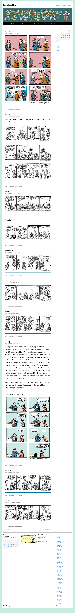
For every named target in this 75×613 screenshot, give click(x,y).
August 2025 (59, 551)
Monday (7, 311)
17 (58, 37)
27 (65, 39)
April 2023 (59, 588)
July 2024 (58, 569)
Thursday (8, 220)
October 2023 (59, 580)
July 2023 (58, 584)
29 (69, 39)
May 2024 (59, 571)
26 (63, 39)
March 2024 (59, 574)
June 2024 (59, 570)
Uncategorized (11, 109)
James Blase (41, 536)
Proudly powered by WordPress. (63, 605)
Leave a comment (18, 186)
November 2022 (60, 595)
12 (63, 35)
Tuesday (8, 281)
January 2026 (59, 545)
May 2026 (59, 540)
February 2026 (59, 544)
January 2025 (59, 561)
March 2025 (59, 558)
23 (56, 39)
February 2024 (59, 575)
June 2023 (59, 586)
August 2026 (59, 536)
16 (56, 37)
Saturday (8, 114)
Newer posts (48, 28)
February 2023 (59, 591)
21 (67, 37)
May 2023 (59, 587)
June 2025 (59, 554)
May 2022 (59, 603)
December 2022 (59, 594)
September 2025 (60, 550)
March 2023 (59, 590)
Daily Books (18, 23)
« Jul (57, 42)
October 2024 (59, 565)
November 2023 (60, 579)
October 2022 (59, 596)
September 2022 (60, 598)
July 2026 (58, 537)
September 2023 (60, 582)
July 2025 (58, 553)
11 (61, 35)
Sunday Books (25, 23)
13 (65, 35)
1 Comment (17, 109)
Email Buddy (11, 23)
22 (69, 37)
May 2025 (59, 555)
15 (69, 35)
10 (58, 35)
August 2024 (59, 567)
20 (65, 37)
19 (63, 37)
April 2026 (59, 541)
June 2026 (59, 538)
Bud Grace (18, 33)
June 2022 (59, 601)
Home (6, 23)
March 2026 (59, 542)
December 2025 (59, 546)
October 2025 (59, 549)
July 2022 (58, 600)
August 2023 (59, 583)
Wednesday (9, 250)
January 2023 (59, 592)
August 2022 (59, 599)
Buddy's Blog (10, 5)
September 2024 (60, 566)
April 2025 (59, 557)
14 (67, 35)
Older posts (7, 28)
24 (58, 39)
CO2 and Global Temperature (54, 23)
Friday (7, 191)
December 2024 (59, 562)
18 (61, 37)
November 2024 (60, 563)
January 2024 (59, 576)
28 (67, 39)
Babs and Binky (33, 23)
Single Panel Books (42, 23)
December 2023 (59, 578)
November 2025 (60, 548)
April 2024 (59, 573)
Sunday (7, 32)
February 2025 (59, 559)
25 (61, 39)
